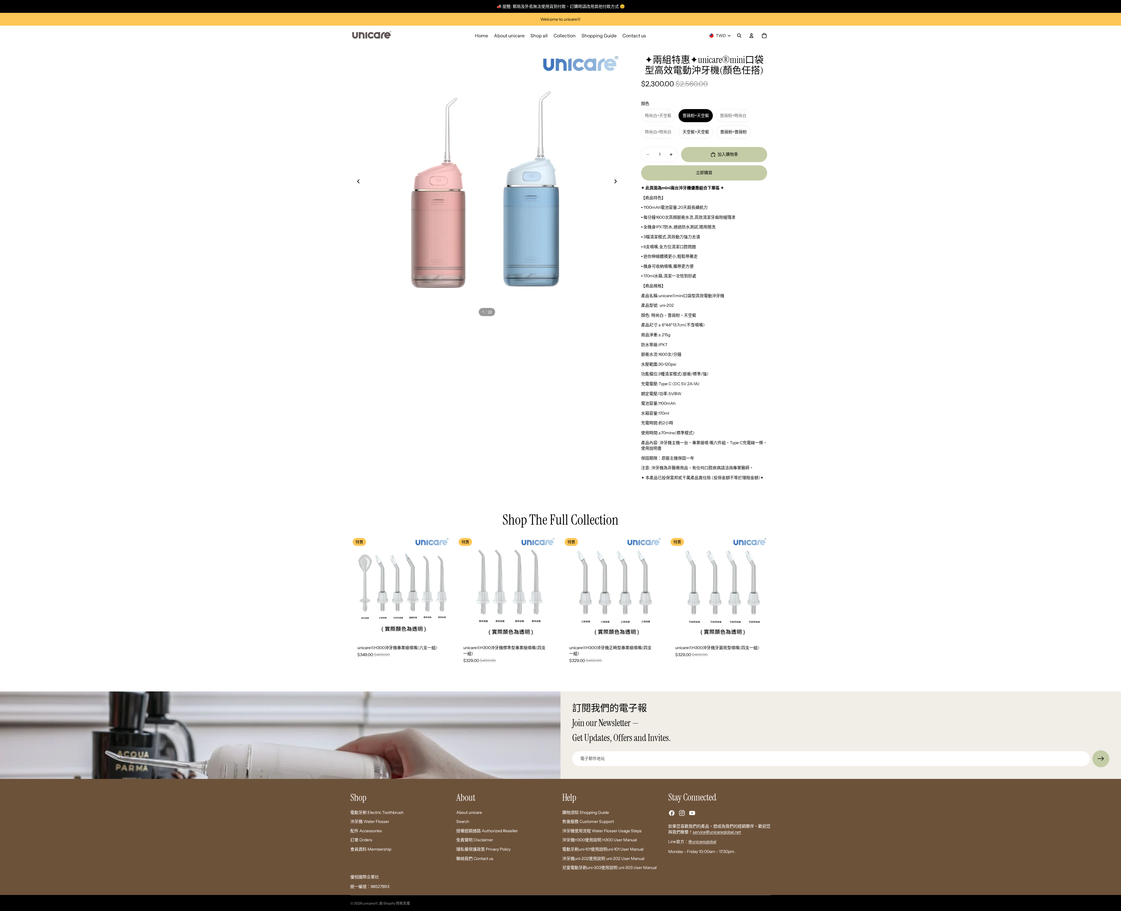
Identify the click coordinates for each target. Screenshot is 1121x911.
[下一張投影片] (617, 182)
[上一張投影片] (356, 182)
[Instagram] (681, 813)
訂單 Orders (361, 839)
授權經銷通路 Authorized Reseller (487, 830)
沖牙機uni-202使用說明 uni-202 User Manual (603, 858)
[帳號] (751, 35)
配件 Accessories (366, 830)
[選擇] (443, 629)
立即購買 (704, 172)
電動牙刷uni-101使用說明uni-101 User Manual (602, 849)
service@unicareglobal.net (717, 831)
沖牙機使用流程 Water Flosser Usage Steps (602, 830)
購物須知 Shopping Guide (585, 812)
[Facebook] (671, 813)
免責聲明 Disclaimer (474, 839)
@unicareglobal (702, 841)
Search (462, 821)
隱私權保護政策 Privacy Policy (483, 849)
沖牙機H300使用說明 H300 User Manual (599, 839)
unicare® (370, 903)
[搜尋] (739, 35)
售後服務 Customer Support (588, 821)
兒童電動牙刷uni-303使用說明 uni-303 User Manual (609, 867)
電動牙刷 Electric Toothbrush (376, 812)
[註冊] (1100, 758)
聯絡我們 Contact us (474, 858)
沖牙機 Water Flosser (369, 821)
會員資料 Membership (370, 849)
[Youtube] (692, 813)
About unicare (469, 812)
